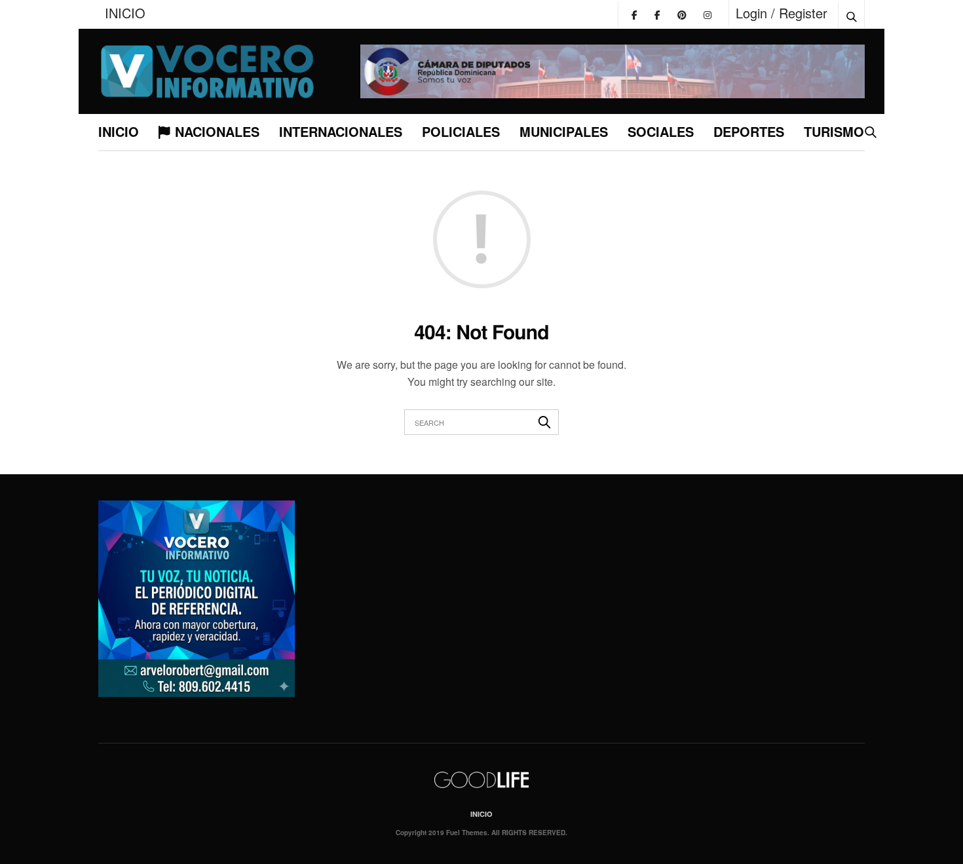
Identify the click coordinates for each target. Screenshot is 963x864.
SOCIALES (661, 131)
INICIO (125, 12)
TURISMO (834, 131)
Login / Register (781, 12)
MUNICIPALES (563, 131)
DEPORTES (748, 131)
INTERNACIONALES (340, 131)
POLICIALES (461, 131)
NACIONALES (217, 131)
